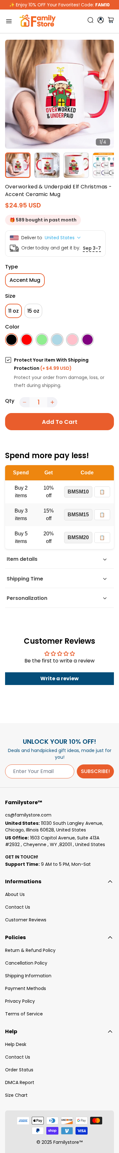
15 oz (33, 311)
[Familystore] (37, 21)
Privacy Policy (20, 1001)
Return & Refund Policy (30, 950)
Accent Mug (25, 280)
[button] (24, 402)
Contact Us (17, 907)
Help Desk (15, 1044)
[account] (100, 20)
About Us (15, 894)
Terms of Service (24, 1014)
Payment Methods (25, 988)
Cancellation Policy (26, 963)
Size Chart (16, 1095)
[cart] (111, 21)
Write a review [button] (59, 678)
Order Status (19, 1070)
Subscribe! (95, 771)
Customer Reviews (25, 920)
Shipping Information (28, 976)
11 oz (13, 311)
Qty (9, 400)
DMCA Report (19, 1082)
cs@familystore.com (28, 815)
